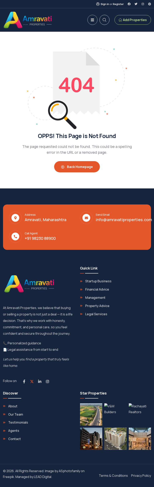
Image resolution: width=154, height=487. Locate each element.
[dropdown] (92, 20)
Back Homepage (79, 167)
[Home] (28, 20)
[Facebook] (129, 4)
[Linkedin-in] (39, 381)
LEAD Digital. (43, 477)
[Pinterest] (149, 4)
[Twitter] (136, 4)
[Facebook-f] (24, 381)
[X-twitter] (31, 381)
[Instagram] (142, 4)
